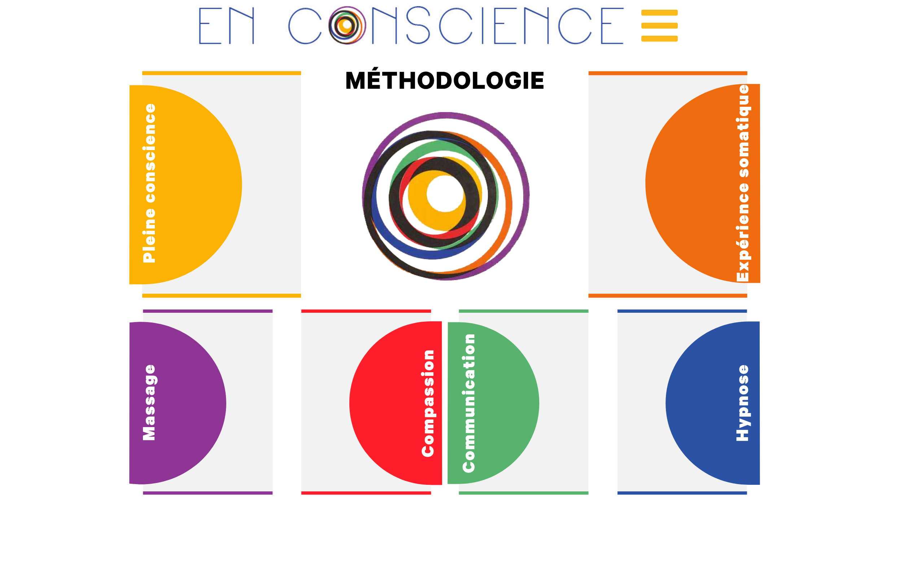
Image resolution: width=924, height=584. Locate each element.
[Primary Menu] (659, 26)
